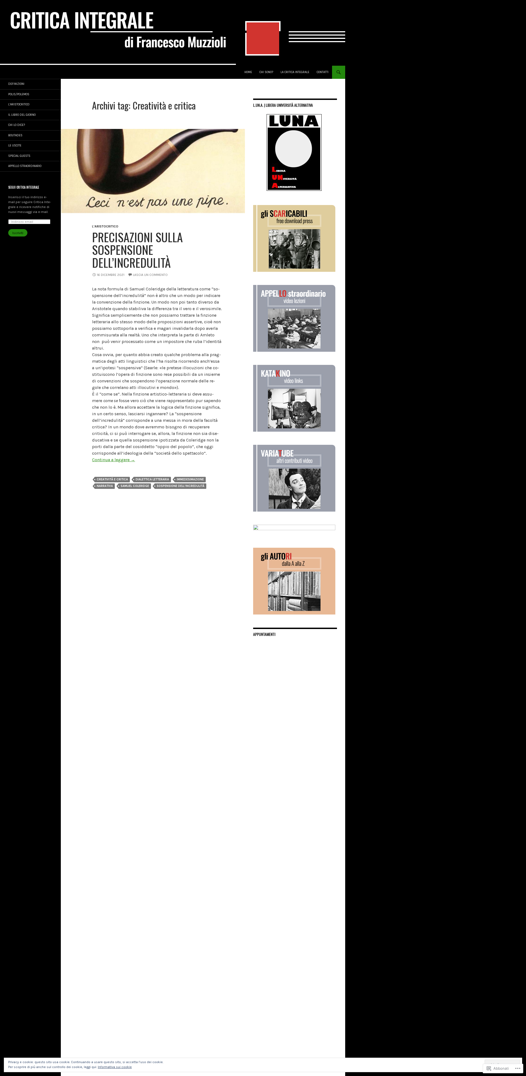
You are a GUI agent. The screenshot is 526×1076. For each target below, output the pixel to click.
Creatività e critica (112, 479)
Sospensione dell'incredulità (180, 486)
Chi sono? (266, 72)
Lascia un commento (150, 275)
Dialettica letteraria (152, 479)
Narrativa (105, 486)
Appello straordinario (24, 166)
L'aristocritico (105, 226)
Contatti (322, 72)
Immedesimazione (190, 479)
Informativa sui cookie (115, 1067)
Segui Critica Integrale (23, 187)
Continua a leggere (113, 459)
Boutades (15, 135)
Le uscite (14, 145)
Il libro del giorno (22, 115)
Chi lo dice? (16, 125)
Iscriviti (17, 233)
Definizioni (16, 84)
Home (248, 72)
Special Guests (19, 156)
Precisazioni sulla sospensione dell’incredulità (137, 249)
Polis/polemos (18, 94)
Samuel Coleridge (135, 486)
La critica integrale (295, 72)
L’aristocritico (18, 104)
